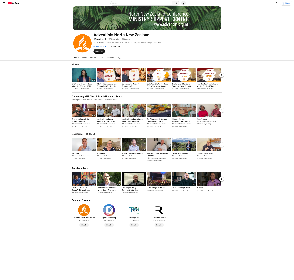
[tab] (76, 58)
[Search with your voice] (183, 3)
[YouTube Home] (13, 3)
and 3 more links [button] (114, 46)
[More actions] (95, 84)
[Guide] (4, 3)
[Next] (221, 75)
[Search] (175, 3)
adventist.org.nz (101, 46)
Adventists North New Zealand (81, 124)
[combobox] (142, 3)
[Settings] (276, 3)
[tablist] (147, 58)
